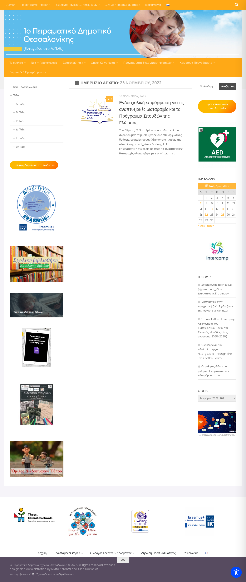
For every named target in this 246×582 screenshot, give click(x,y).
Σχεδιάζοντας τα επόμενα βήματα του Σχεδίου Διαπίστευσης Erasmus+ (215, 289)
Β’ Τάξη (20, 112)
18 (222, 209)
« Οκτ (201, 226)
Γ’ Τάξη (20, 121)
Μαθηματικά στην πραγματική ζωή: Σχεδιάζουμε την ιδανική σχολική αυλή (215, 306)
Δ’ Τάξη (20, 129)
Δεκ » (210, 226)
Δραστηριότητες (73, 63)
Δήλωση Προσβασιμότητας (123, 5)
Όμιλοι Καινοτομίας (103, 63)
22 (206, 215)
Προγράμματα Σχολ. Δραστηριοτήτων (147, 63)
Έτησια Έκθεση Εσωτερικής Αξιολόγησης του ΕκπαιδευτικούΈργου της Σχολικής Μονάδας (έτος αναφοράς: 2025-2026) (216, 327)
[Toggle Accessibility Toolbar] (236, 572)
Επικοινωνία (153, 5)
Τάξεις (16, 95)
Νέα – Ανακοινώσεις (44, 63)
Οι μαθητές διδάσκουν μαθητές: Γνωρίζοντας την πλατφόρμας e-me (213, 370)
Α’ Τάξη (20, 104)
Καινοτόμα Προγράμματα (196, 63)
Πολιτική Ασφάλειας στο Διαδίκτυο (34, 165)
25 (222, 215)
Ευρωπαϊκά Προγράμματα (26, 72)
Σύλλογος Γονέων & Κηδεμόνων (76, 5)
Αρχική (11, 5)
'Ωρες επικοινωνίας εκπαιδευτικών (217, 106)
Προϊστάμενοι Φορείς (34, 5)
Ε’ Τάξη (20, 138)
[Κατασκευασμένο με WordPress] (33, 574)
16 (211, 209)
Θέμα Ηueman (66, 574)
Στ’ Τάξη (21, 147)
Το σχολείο (16, 63)
